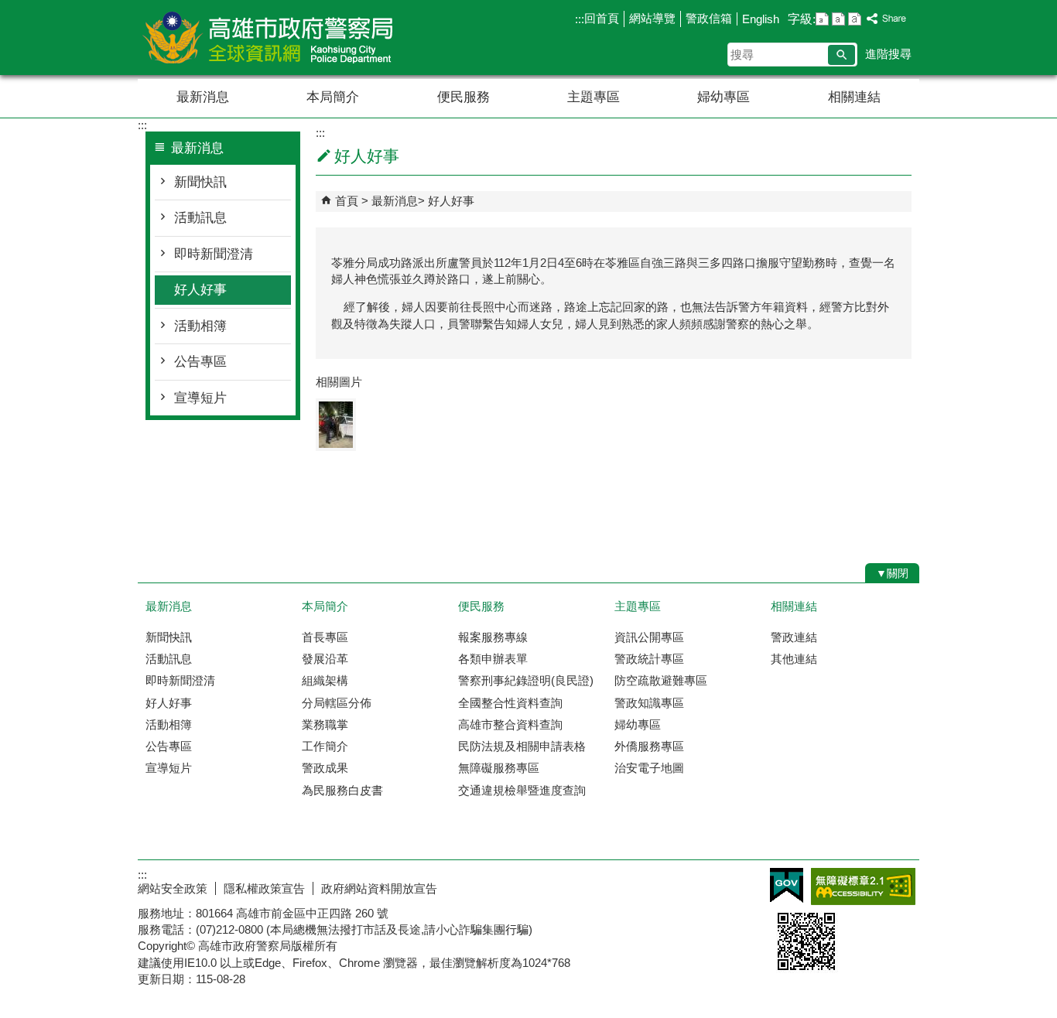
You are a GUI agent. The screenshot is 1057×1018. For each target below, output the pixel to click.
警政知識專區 (649, 702)
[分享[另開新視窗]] (887, 19)
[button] (841, 55)
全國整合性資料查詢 (510, 702)
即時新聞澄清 (213, 254)
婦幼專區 (723, 97)
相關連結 (854, 97)
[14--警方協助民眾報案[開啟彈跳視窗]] (336, 424)
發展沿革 (325, 658)
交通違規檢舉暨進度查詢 (522, 790)
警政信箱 (709, 18)
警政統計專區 (649, 658)
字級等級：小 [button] (822, 19)
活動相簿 (200, 326)
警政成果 (325, 767)
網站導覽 (652, 18)
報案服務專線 (493, 637)
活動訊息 (200, 217)
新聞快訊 (200, 182)
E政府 (786, 885)
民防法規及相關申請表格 (522, 746)
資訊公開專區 (649, 637)
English (760, 19)
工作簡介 (325, 746)
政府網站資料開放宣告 (379, 888)
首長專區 (325, 637)
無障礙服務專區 (498, 767)
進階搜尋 (888, 53)
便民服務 (463, 97)
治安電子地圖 (649, 767)
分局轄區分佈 (336, 702)
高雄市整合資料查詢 (510, 724)
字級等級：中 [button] (838, 19)
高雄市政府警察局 (268, 37)
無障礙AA (863, 886)
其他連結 (794, 658)
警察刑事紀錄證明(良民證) (525, 680)
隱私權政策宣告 (264, 888)
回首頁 (601, 18)
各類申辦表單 (493, 658)
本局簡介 (332, 97)
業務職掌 (325, 724)
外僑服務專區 (649, 746)
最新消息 (202, 97)
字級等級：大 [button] (854, 19)
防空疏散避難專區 (660, 680)
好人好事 (200, 289)
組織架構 (325, 680)
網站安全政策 (172, 888)
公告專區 (200, 361)
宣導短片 (200, 398)
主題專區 (593, 97)
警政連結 (794, 637)
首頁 (346, 200)
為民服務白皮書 (342, 790)
